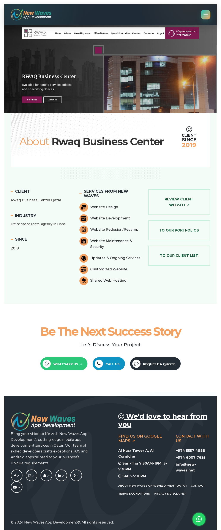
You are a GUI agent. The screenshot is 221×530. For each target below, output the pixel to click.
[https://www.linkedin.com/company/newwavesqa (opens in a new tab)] (61, 476)
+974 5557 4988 (190, 451)
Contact (198, 485)
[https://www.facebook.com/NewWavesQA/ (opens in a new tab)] (17, 476)
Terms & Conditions (134, 493)
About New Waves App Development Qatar (152, 485)
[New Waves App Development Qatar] (31, 15)
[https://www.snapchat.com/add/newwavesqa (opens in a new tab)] (46, 476)
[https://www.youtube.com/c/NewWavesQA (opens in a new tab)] (17, 487)
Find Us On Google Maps (140, 438)
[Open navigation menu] (205, 14)
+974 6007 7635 (190, 457)
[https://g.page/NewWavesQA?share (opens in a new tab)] (76, 476)
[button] (56, 68)
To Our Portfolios (179, 230)
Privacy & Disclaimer (170, 493)
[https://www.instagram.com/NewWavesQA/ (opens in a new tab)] (31, 476)
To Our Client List (179, 256)
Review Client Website (179, 202)
